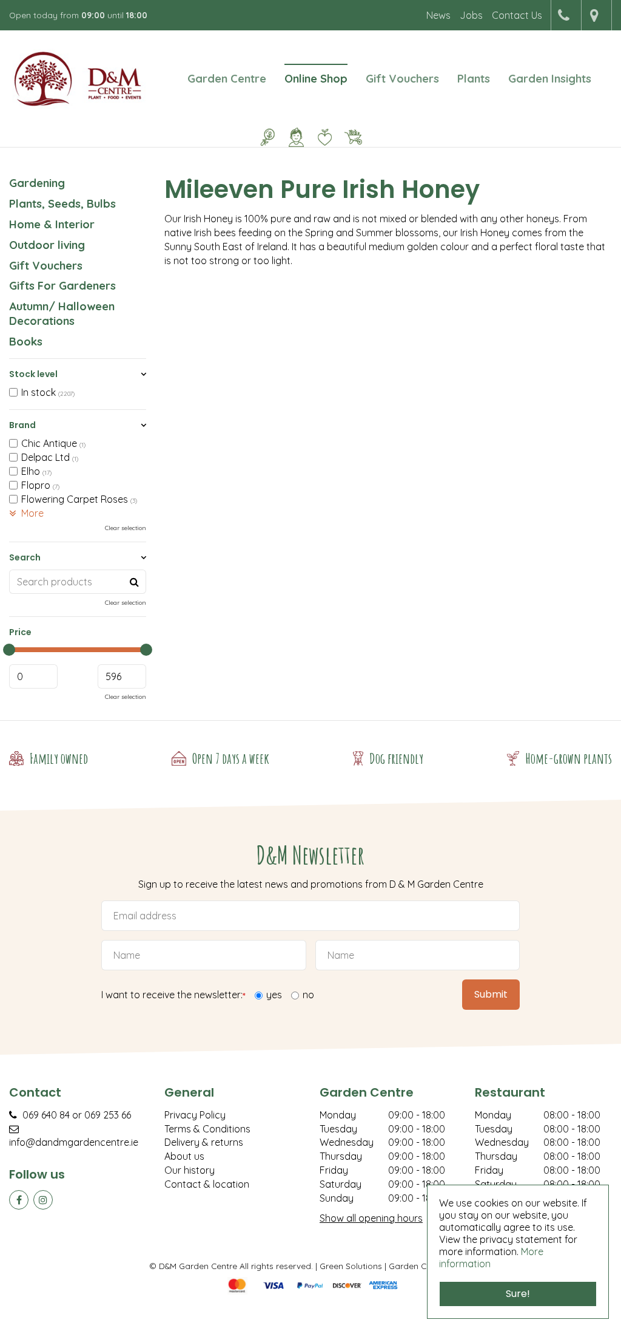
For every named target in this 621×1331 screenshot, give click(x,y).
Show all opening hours (371, 1218)
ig (43, 1200)
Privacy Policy (195, 1115)
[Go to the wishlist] (320, 137)
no (308, 995)
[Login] (296, 137)
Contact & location (206, 1184)
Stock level (33, 374)
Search (25, 557)
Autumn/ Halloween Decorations (62, 313)
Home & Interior (52, 224)
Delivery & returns (203, 1142)
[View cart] (353, 137)
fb (19, 1200)
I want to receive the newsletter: (173, 996)
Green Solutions (351, 1266)
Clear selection (125, 528)
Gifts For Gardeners (62, 286)
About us (184, 1156)
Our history (189, 1170)
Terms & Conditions (207, 1129)
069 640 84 (46, 1115)
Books (25, 342)
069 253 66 (107, 1115)
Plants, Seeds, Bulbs (62, 204)
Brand (22, 425)
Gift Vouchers (45, 266)
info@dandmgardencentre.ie (73, 1142)
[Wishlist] (325, 137)
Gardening (37, 183)
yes (274, 995)
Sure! (518, 1294)
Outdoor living (47, 245)
